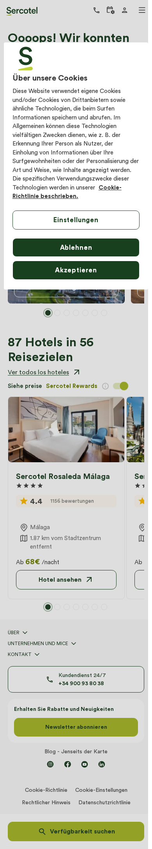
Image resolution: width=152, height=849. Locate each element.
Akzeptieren (76, 270)
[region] (76, 165)
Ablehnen (76, 247)
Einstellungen (76, 220)
